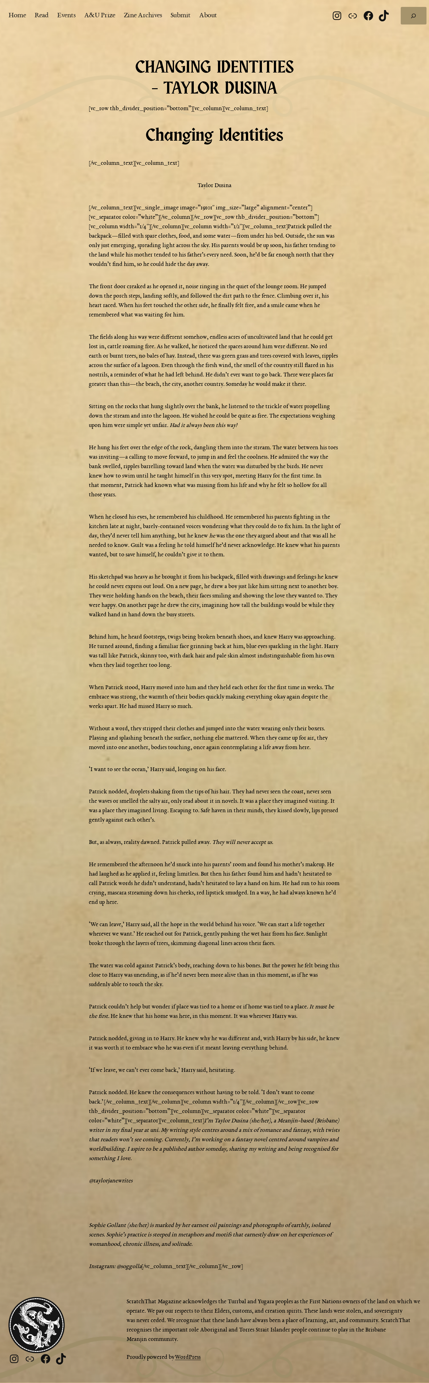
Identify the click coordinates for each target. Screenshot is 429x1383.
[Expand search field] (413, 15)
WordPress (188, 1357)
